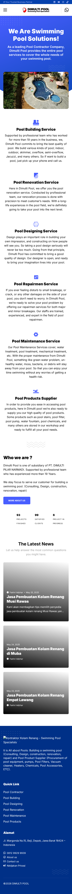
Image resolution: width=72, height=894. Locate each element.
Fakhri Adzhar (16, 592)
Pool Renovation (13, 809)
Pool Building (11, 798)
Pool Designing (12, 803)
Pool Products (12, 821)
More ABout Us (16, 500)
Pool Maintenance (14, 815)
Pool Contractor (13, 792)
